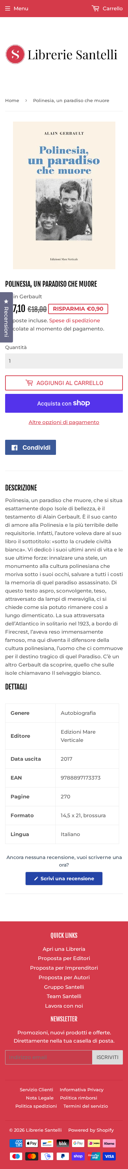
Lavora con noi (64, 1006)
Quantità (16, 347)
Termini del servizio (85, 1106)
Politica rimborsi (78, 1097)
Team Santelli (64, 996)
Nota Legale (40, 1097)
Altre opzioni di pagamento (64, 422)
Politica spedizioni (36, 1106)
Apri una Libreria (64, 949)
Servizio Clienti (36, 1089)
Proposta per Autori (64, 977)
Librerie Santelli (44, 1130)
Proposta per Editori (64, 958)
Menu (21, 8)
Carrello (112, 8)
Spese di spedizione (74, 320)
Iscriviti (107, 1057)
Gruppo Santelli (64, 987)
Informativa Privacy (81, 1089)
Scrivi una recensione (71, 880)
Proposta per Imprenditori (64, 968)
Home (12, 100)
